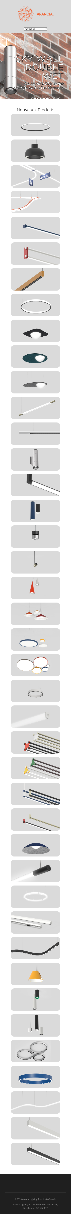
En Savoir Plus (45, 99)
